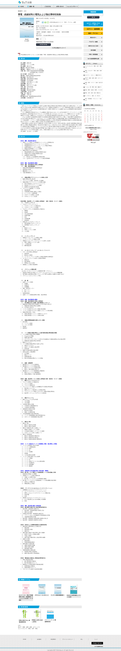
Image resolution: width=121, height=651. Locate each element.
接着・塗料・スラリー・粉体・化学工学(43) (94, 83)
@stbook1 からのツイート (90, 132)
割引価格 (93, 50)
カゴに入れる (43, 44)
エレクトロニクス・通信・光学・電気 (28, 628)
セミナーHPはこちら (93, 23)
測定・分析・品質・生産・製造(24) (92, 92)
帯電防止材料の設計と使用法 (37, 620)
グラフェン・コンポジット (42, 595)
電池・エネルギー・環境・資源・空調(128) (93, 71)
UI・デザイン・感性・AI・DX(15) (92, 95)
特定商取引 (53, 639)
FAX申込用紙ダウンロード (59, 47)
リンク (96, 639)
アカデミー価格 (93, 42)
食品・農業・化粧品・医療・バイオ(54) (93, 89)
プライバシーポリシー (67, 639)
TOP (19, 625)
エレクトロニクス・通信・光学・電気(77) (93, 67)
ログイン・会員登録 (93, 29)
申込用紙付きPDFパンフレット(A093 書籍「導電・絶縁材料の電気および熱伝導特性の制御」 (45, 54)
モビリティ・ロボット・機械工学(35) (93, 75)
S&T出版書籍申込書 (93, 58)
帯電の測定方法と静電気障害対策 (24, 621)
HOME (24, 639)
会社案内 (39, 639)
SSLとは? (93, 142)
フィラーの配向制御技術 (57, 595)
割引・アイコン (93, 33)
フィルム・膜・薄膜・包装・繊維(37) (93, 87)
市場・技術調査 (93, 54)
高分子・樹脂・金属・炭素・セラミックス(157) (94, 79)
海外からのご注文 (93, 46)
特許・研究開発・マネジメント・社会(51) (93, 99)
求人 (82, 639)
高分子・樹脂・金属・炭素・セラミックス (29, 627)
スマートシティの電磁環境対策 (50, 620)
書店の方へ (93, 37)
